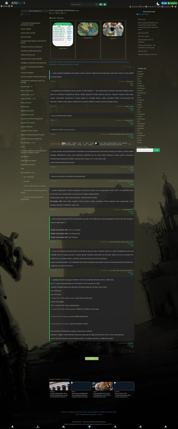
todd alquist (25, 107)
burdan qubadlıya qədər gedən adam (121, 134)
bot (138, 121)
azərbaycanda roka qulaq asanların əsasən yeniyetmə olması (33, 151)
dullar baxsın (148, 19)
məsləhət (135, 7)
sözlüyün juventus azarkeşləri (31, 47)
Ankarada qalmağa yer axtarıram (148, 54)
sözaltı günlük (52, 61)
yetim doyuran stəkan (28, 160)
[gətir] (101, 4)
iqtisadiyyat (141, 123)
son (143, 7)
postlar (151, 7)
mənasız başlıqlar (27, 73)
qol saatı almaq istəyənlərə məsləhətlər (32, 198)
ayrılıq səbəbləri (35, 127)
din (138, 109)
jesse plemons (26, 103)
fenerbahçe (25, 156)
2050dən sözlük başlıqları (66, 129)
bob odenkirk (28, 172)
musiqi (139, 76)
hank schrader (28, 99)
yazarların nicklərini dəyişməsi (32, 119)
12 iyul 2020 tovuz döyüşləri (60, 324)
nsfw (139, 138)
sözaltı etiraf (60, 61)
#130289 (130, 169)
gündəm (38, 11)
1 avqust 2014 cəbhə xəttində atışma (63, 298)
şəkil (139, 140)
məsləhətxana (149, 12)
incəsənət (140, 100)
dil (138, 130)
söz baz (99, 414)
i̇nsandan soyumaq (28, 164)
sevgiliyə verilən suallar (29, 131)
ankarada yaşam (148, 51)
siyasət (140, 90)
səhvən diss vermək (28, 33)
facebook (78, 412)
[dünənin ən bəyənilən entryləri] (172, 6)
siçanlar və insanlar (28, 123)
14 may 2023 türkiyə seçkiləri (34, 186)
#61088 (131, 108)
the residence (28, 143)
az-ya (23, 147)
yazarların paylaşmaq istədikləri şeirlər (32, 68)
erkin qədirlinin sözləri (93, 61)
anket (139, 102)
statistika (102, 412)
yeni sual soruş (143, 14)
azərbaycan (141, 135)
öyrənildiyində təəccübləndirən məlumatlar (68, 64)
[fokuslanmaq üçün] (12, 6)
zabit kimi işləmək (148, 33)
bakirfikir (130, 343)
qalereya (167, 7)
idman (139, 83)
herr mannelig (28, 177)
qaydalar (95, 412)
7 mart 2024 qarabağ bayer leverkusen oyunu (30, 24)
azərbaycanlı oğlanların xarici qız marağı (33, 81)
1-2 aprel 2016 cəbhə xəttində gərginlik (63, 309)
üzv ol (91, 358)
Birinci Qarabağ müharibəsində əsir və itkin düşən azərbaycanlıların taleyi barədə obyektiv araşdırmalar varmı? (148, 26)
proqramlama (141, 93)
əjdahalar (54, 18)
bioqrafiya (140, 128)
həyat (139, 142)
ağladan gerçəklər (27, 111)
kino (139, 78)
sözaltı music (26, 87)
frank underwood (27, 91)
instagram (70, 412)
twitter (84, 412)
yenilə (32, 11)
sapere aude (129, 106)
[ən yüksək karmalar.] (175, 6)
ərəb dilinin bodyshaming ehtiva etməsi (34, 191)
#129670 (130, 122)
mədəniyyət (141, 114)
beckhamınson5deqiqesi (125, 181)
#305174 (130, 211)
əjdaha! (53, 81)
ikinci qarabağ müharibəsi (62, 10)
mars (131, 167)
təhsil (139, 81)
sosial (139, 116)
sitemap (109, 412)
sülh (91, 159)
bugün (5, 6)
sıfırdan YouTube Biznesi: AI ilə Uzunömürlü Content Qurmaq (148, 46)
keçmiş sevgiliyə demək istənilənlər (35, 77)
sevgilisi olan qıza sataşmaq (31, 139)
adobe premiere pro (28, 55)
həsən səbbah (26, 29)
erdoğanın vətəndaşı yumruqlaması (33, 63)
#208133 (130, 183)
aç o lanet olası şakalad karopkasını (121, 270)
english (140, 133)
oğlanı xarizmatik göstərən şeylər (33, 135)
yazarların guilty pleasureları (31, 51)
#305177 (130, 272)
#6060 (131, 83)
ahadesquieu (129, 120)
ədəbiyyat (140, 74)
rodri (22, 168)
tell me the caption (148, 36)
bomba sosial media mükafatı (31, 59)
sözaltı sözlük (110, 61)
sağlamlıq (140, 86)
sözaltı (139, 71)
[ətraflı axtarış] (105, 4)
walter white (27, 95)
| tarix (77, 10)
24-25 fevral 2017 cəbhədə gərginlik (62, 316)
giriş (165, 3)
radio (159, 7)
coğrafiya (140, 126)
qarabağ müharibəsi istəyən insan (79, 61)
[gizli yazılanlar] (9, 6)
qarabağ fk (67, 61)
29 (130, 67)
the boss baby (26, 37)
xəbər (139, 104)
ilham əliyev (103, 61)
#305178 (130, 345)
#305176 (130, 244)
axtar (156, 150)
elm (139, 95)
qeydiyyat (173, 3)
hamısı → (130, 144)
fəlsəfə (139, 107)
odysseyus (129, 81)
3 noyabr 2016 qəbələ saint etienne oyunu (33, 42)
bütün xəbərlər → (66, 379)
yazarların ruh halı (27, 115)
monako (26, 181)
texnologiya (141, 88)
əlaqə (89, 412)
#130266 (130, 136)
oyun (139, 112)
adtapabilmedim (128, 209)
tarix (139, 97)
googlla (61, 18)
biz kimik (64, 412)
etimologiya (141, 119)
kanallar (142, 68)
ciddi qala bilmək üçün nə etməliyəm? (148, 41)
